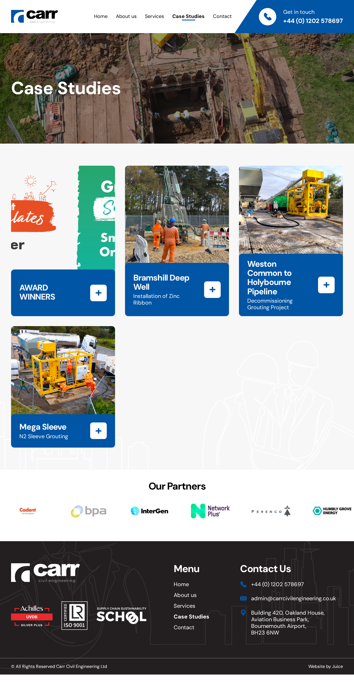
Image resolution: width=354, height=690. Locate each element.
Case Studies (188, 16)
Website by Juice (325, 666)
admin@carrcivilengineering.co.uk (293, 598)
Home (101, 16)
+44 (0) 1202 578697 (313, 21)
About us (126, 16)
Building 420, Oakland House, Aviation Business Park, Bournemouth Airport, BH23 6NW (288, 622)
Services (154, 16)
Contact (222, 16)
